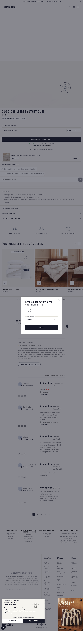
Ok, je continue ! (34, 621)
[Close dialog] (81, 600)
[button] (3, 627)
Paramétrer (12, 621)
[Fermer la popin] (59, 300)
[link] (70, 614)
